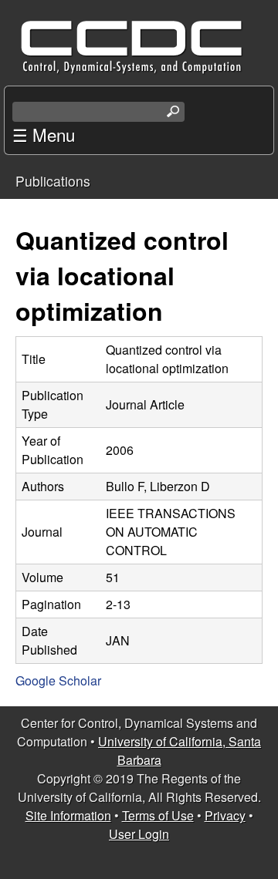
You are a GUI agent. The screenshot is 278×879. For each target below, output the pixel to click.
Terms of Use (158, 815)
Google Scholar (58, 680)
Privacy (225, 815)
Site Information (68, 815)
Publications (52, 180)
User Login (139, 834)
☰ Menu (43, 134)
